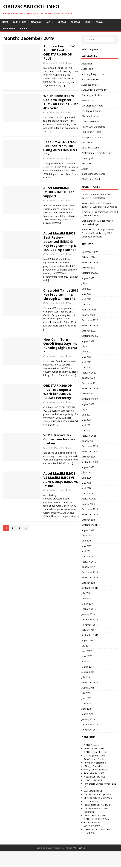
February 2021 (88, 435)
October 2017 (88, 629)
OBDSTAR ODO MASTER (97, 829)
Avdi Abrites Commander (94, 89)
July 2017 (86, 645)
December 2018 (89, 572)
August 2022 (87, 341)
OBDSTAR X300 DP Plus (96, 818)
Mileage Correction (91, 137)
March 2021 (87, 430)
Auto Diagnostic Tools (95, 748)
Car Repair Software (91, 110)
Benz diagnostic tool (91, 95)
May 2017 (86, 656)
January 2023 (88, 314)
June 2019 (86, 540)
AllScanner (86, 63)
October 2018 (88, 582)
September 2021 (89, 398)
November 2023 (89, 262)
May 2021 (86, 419)
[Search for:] (99, 39)
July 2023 (86, 283)
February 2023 (88, 309)
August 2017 (87, 640)
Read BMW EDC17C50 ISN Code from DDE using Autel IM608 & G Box (60, 148)
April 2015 (86, 708)
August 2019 (87, 530)
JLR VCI (23, 28)
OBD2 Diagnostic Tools (96, 751)
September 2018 (89, 587)
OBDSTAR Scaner (90, 147)
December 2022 (89, 320)
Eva (70, 62)
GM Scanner (9, 28)
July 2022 (86, 346)
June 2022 (86, 351)
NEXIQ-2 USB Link (93, 780)
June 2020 (86, 477)
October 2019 (88, 519)
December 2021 (89, 383)
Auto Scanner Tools (91, 79)
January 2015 (88, 719)
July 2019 (86, 535)
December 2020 (89, 446)
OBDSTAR (86, 142)
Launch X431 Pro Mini (95, 815)
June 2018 (86, 598)
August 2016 (87, 671)
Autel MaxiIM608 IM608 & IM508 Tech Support (59, 192)
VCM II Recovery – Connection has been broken (60, 439)
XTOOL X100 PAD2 (93, 822)
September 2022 (89, 335)
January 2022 (88, 377)
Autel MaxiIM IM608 (94, 773)
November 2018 (89, 577)
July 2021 (86, 409)
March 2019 (87, 556)
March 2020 (87, 493)
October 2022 (88, 330)
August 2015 (87, 687)
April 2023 (86, 299)
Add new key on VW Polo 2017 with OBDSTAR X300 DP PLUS (59, 52)
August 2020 (87, 467)
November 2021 (89, 388)
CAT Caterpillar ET (93, 790)
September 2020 (89, 461)
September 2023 (89, 272)
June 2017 (86, 651)
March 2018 (87, 603)
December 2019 (89, 509)
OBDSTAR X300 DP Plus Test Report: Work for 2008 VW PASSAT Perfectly (57, 391)
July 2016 (86, 677)
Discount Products (90, 116)
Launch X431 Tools (91, 131)
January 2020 (88, 503)
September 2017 (89, 635)
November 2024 (89, 251)
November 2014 (89, 729)
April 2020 (86, 488)
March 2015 (87, 713)
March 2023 (87, 304)
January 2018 (88, 614)
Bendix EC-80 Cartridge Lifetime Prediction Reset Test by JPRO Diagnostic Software (97, 233)
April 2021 (86, 425)
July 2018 (86, 593)
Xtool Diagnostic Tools (93, 173)
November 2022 (89, 325)
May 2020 (86, 482)
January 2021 (88, 440)
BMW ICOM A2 (91, 801)
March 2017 (87, 666)
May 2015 (86, 703)
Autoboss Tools (89, 84)
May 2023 (86, 293)
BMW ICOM (87, 100)
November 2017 (89, 624)
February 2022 (88, 372)
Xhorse (85, 168)
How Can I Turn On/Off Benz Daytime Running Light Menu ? (60, 345)
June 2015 (86, 698)
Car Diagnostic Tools (92, 105)
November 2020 (89, 451)
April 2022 (86, 362)
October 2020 (88, 456)
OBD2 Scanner (91, 745)
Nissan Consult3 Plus (94, 776)
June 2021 (86, 414)
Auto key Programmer (92, 74)
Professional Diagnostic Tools (96, 152)
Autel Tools (87, 68)
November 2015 (89, 682)
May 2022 (86, 356)
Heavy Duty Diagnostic (93, 126)
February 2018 (88, 608)
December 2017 (89, 619)
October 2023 (88, 267)
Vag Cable (86, 163)
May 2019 (86, 545)
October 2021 (88, 393)
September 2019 (89, 524)
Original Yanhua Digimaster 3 (98, 794)
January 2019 (88, 566)
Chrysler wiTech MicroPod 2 (98, 797)
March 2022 (87, 367)
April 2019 (86, 551)
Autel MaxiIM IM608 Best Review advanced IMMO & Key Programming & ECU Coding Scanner (59, 241)
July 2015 (86, 692)
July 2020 (86, 472)
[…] (63, 85)
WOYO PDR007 (92, 826)
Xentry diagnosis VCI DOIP (97, 804)
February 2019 (88, 561)
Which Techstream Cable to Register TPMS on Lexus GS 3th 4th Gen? (60, 102)
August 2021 (87, 404)
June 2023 (86, 288)
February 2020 (88, 498)
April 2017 (86, 661)
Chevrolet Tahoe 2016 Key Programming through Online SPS (60, 294)
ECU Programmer (90, 121)
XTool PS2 (89, 832)
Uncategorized (88, 158)
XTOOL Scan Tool (90, 179)
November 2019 (89, 514)
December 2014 (89, 724)
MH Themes (79, 848)
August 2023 (87, 278)
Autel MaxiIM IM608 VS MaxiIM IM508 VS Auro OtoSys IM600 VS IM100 (60, 479)
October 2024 (88, 257)
